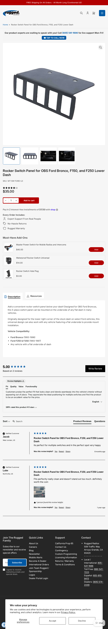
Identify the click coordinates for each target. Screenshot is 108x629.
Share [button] (68, 451)
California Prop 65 (64, 543)
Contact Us (60, 547)
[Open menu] (102, 13)
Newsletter (34, 554)
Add (96, 249)
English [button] (96, 402)
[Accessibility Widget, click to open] (4, 625)
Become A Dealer (37, 561)
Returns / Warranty (64, 561)
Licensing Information (66, 557)
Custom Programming (66, 554)
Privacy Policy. (68, 612)
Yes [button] (56, 451)
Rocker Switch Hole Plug (27, 271)
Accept (52, 620)
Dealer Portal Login (38, 578)
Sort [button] (5, 421)
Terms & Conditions (65, 564)
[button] (54, 188)
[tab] (82, 422)
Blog (31, 550)
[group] (17, 366)
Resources (36, 296)
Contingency (61, 550)
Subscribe (17, 562)
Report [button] (61, 451)
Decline (82, 620)
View (8, 250)
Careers (33, 547)
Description (14, 296)
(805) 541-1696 (70, 33)
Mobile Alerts (35, 557)
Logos (32, 574)
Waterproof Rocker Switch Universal (32, 258)
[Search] (81, 13)
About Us (33, 543)
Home (5, 24)
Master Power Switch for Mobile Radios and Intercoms (41, 244)
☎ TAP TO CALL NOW (54, 38)
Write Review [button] (95, 368)
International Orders (39, 564)
